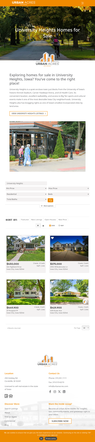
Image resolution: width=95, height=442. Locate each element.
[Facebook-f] (50, 391)
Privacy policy (51, 438)
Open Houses (50, 220)
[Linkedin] (64, 391)
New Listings (36, 220)
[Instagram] (54, 391)
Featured (25, 220)
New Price (63, 220)
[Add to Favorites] (8, 238)
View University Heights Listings (28, 113)
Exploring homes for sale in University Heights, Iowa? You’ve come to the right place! (42, 79)
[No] (92, 436)
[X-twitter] (59, 391)
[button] (82, 3)
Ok (41, 438)
